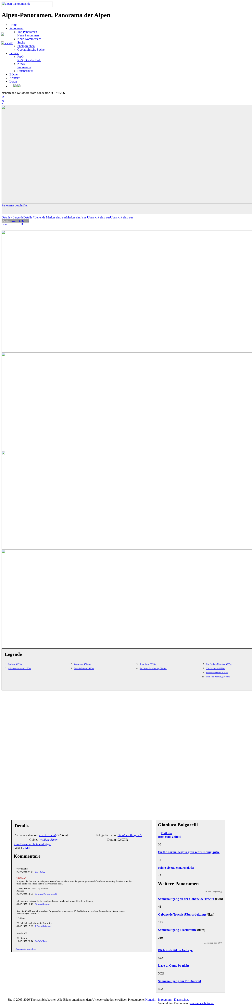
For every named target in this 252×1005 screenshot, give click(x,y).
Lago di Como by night (173, 965)
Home (13, 24)
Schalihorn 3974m (148, 664)
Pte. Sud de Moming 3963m (219, 664)
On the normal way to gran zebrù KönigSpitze (189, 852)
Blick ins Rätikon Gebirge (175, 950)
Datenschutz (25, 70)
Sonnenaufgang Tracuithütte (177, 930)
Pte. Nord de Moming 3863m (153, 668)
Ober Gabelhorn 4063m (217, 672)
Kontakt (14, 78)
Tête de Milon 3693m (84, 668)
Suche (21, 42)
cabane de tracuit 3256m (19, 668)
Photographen (26, 46)
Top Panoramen (27, 31)
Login (13, 81)
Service (14, 53)
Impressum (24, 67)
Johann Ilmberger (43, 926)
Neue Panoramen (28, 35)
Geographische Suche (30, 49)
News (21, 63)
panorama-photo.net (201, 1003)
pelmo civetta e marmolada (176, 867)
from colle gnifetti (169, 836)
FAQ (20, 56)
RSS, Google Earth (29, 60)
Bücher (14, 74)
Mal (26, 847)
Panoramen (16, 28)
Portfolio (166, 833)
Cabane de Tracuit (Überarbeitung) (182, 914)
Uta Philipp (40, 872)
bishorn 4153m (15, 664)
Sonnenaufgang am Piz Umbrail (179, 981)
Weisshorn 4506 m (82, 664)
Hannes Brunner (42, 904)
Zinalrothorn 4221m (215, 668)
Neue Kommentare (29, 39)
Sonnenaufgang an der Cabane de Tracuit (186, 899)
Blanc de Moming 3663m (218, 676)
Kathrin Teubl (41, 941)
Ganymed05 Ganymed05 (46, 894)
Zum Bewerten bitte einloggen (32, 844)
